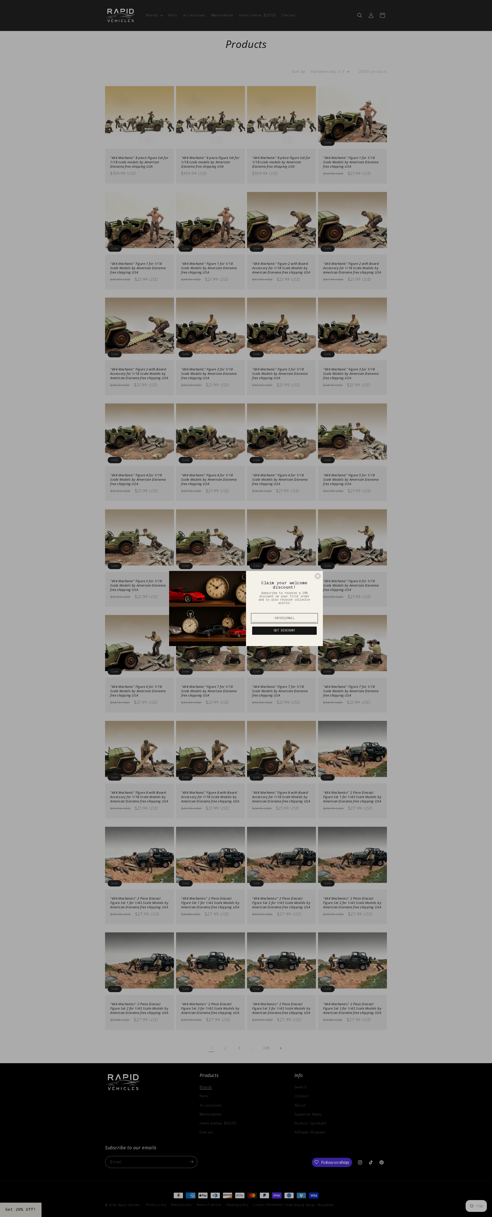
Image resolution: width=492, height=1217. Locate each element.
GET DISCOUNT (284, 630)
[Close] (318, 576)
